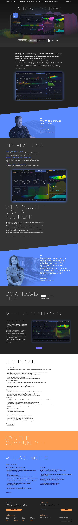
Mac (43, 295)
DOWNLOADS (34, 1)
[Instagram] (43, 518)
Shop (7, 520)
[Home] (11, 1)
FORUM (56, 1)
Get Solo (39, 347)
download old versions (45, 298)
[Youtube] (41, 518)
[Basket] (71, 1)
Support (31, 517)
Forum (23, 520)
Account (7, 518)
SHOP (28, 1)
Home (7, 517)
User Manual (10, 424)
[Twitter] (48, 518)
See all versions (8, 492)
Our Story (23, 518)
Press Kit (31, 520)
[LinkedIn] (45, 518)
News (23, 517)
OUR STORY (45, 1)
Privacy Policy (32, 518)
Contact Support (14, 509)
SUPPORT (51, 1)
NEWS (39, 1)
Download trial (22, 40)
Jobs (14, 518)
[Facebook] (49, 518)
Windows (50, 295)
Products (15, 517)
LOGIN (67, 1)
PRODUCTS (22, 1)
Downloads (16, 520)
